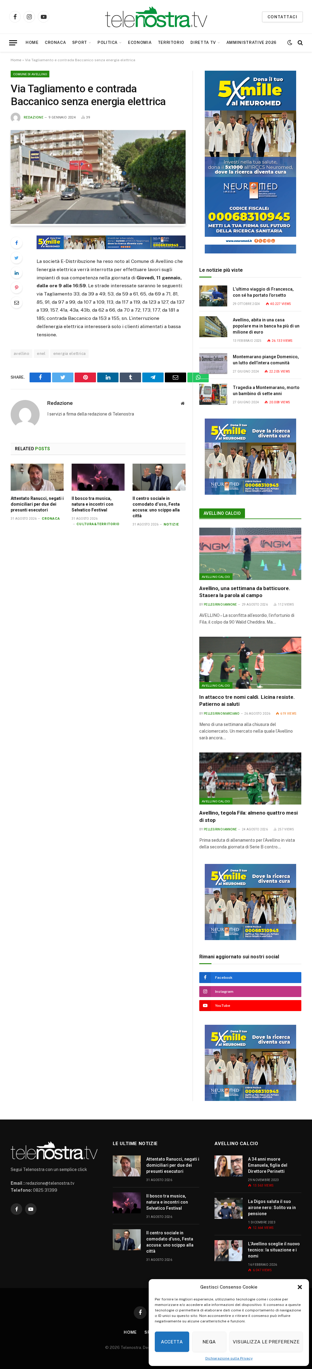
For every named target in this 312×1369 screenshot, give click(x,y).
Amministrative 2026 (251, 42)
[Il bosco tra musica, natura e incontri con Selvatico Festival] (98, 477)
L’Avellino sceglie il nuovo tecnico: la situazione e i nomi (274, 1249)
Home (32, 42)
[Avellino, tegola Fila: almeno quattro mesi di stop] (250, 778)
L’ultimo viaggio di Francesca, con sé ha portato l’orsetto (263, 292)
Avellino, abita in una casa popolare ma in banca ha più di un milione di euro (266, 325)
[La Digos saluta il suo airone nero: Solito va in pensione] (228, 1208)
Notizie (171, 524)
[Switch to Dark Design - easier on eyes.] (290, 42)
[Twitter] (16, 258)
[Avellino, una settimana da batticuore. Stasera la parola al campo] (250, 554)
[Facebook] (16, 243)
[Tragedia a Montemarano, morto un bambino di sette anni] (213, 394)
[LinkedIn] (16, 272)
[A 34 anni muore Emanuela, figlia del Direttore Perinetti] (228, 1165)
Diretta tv (203, 42)
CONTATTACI (282, 17)
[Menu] (13, 43)
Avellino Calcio (222, 513)
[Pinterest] (16, 287)
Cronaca (55, 42)
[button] (300, 1287)
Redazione (33, 117)
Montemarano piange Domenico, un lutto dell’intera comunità (266, 359)
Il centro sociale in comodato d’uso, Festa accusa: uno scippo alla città (156, 507)
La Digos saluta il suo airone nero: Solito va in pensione (272, 1207)
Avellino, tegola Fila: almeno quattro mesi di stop (248, 816)
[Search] (299, 43)
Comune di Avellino (30, 74)
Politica (108, 42)
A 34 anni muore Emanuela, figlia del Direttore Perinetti (267, 1165)
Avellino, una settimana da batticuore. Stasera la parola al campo (244, 591)
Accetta (172, 1341)
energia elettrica (69, 353)
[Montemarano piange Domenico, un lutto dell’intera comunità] (213, 363)
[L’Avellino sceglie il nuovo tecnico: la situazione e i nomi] (228, 1250)
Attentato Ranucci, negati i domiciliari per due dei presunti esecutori (37, 504)
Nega (209, 1341)
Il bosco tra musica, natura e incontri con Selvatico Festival (92, 504)
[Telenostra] (156, 17)
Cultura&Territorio (97, 524)
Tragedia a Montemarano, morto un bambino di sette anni (266, 390)
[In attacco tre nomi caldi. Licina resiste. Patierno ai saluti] (250, 663)
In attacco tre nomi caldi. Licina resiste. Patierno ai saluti (247, 700)
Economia (139, 42)
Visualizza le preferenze (266, 1341)
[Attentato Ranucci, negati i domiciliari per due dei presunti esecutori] (37, 477)
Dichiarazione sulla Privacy (229, 1358)
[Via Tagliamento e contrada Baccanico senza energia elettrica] (98, 222)
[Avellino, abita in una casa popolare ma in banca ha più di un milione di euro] (213, 326)
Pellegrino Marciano (221, 713)
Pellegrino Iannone (220, 604)
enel (41, 353)
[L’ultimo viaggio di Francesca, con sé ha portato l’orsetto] (213, 295)
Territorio (171, 42)
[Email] (16, 302)
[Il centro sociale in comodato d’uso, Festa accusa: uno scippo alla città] (159, 477)
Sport (79, 42)
